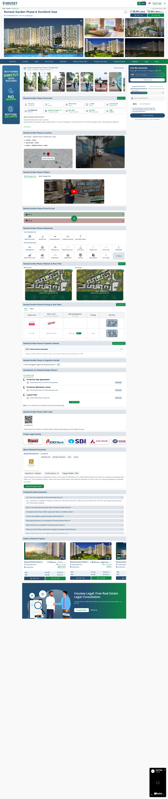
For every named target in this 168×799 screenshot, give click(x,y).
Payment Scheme (119, 61)
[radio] (131, 104)
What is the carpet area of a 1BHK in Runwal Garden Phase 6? (47, 534)
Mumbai (9, 8)
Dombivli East (15, 8)
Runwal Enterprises (12, 15)
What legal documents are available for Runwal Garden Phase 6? (48, 521)
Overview (12, 61)
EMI (78, 333)
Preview (117, 382)
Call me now (147, 80)
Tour (139, 15)
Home (3, 8)
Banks (157, 61)
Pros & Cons (49, 61)
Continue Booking (147, 115)
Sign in (155, 3)
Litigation (135, 61)
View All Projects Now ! (34, 486)
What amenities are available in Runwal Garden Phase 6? (45, 525)
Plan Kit (121, 263)
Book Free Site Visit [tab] (138, 86)
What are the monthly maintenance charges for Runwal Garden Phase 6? (51, 529)
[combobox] (156, 93)
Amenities (63, 61)
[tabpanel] (147, 110)
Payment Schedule (118, 343)
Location (25, 61)
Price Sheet (120, 304)
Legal (146, 61)
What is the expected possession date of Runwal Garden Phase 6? (48, 507)
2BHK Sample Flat (44, 176)
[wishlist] (81, 21)
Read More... (28, 127)
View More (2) (75, 402)
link (63, 405)
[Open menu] (164, 3)
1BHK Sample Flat (30, 176)
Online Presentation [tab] (156, 86)
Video (36, 61)
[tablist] (147, 86)
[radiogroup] (147, 104)
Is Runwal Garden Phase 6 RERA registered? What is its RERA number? (49, 512)
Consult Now (82, 610)
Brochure (120, 98)
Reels (143, 3)
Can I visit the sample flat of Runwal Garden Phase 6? (44, 497)
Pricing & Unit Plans (100, 61)
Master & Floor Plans (80, 61)
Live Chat (157, 15)
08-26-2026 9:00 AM (141, 98)
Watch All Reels (118, 68)
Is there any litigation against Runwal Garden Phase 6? (45, 516)
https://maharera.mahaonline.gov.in (59, 429)
